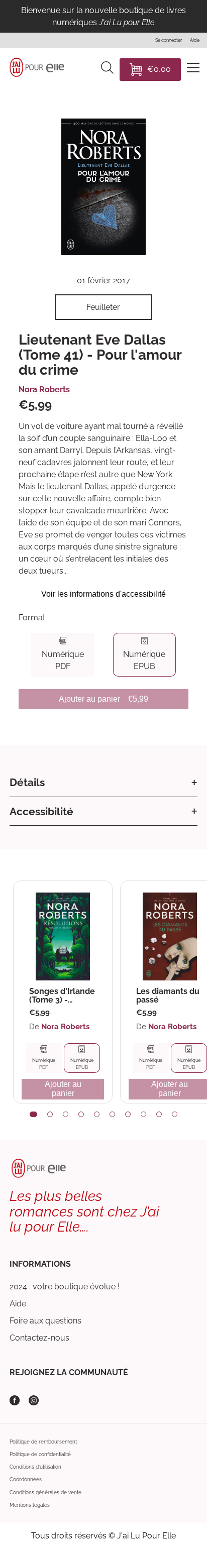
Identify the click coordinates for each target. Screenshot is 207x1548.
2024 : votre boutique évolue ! (65, 1286)
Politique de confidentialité (40, 1454)
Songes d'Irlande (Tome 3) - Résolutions (62, 996)
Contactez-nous (39, 1338)
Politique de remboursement (43, 1442)
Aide (18, 1303)
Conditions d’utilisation (35, 1467)
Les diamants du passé (167, 996)
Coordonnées (26, 1479)
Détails (27, 782)
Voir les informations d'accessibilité (103, 594)
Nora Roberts (44, 389)
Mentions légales (30, 1505)
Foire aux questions (45, 1320)
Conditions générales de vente (45, 1492)
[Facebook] (15, 1400)
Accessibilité (41, 811)
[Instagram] (34, 1400)
